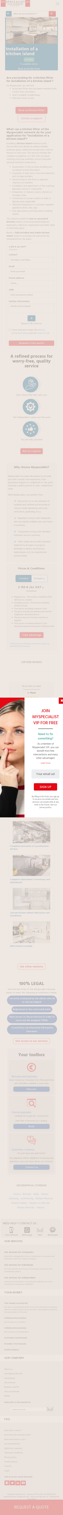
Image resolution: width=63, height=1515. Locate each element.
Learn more (45, 763)
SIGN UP (45, 786)
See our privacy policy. (48, 806)
